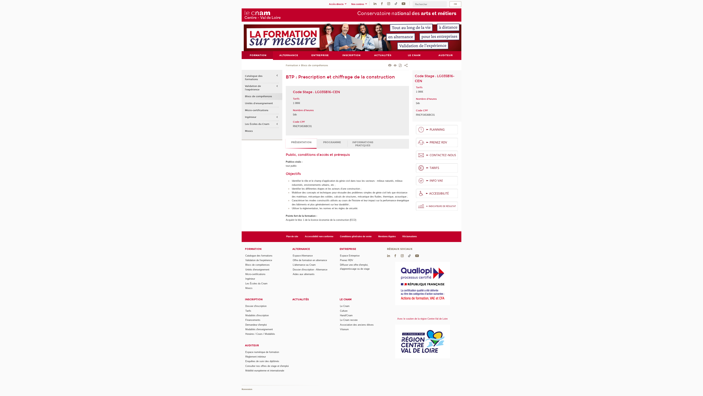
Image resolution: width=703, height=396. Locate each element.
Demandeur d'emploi (256, 324)
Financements (252, 320)
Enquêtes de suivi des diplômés (262, 361)
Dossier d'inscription (256, 306)
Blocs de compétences (314, 65)
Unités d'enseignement (259, 103)
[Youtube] (403, 3)
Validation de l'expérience (253, 88)
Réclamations (409, 236)
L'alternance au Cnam (304, 264)
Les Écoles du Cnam (257, 124)
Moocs (249, 131)
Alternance (301, 249)
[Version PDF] (400, 65)
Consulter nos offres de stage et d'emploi (267, 366)
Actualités (300, 299)
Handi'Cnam (346, 315)
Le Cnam (346, 299)
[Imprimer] (389, 66)
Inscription (254, 299)
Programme (332, 142)
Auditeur (252, 345)
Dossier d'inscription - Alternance (310, 269)
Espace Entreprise (350, 255)
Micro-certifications (256, 110)
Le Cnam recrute (349, 320)
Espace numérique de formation (262, 352)
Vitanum (344, 329)
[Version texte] (395, 65)
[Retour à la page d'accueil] (262, 15)
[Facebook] (382, 3)
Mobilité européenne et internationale (264, 370)
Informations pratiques (362, 144)
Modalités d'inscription (257, 315)
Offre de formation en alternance (310, 260)
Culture (343, 310)
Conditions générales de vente (356, 236)
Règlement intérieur (255, 356)
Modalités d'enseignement (259, 329)
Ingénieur (250, 117)
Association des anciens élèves (357, 324)
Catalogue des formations (254, 78)
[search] (430, 4)
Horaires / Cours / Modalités (260, 334)
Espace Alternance (303, 255)
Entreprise (348, 249)
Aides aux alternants (304, 274)
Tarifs (248, 310)
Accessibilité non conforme (319, 236)
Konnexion (247, 389)
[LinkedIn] (375, 3)
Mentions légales (387, 236)
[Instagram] (388, 3)
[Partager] (406, 66)
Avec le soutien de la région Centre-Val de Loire (422, 318)
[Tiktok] (396, 3)
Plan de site (292, 236)
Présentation (301, 142)
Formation (292, 65)
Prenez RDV (346, 260)
